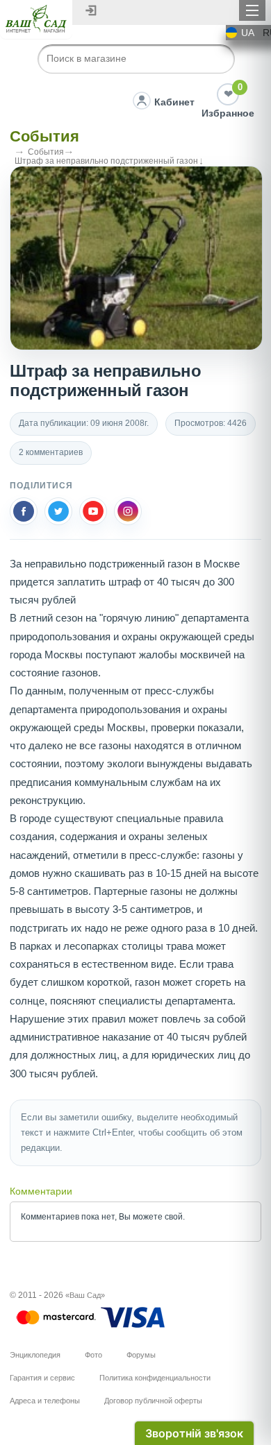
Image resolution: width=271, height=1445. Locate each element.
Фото (93, 1355)
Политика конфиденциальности (155, 1378)
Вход (91, 10)
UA (247, 32)
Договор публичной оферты (153, 1400)
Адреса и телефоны (45, 1400)
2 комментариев (51, 452)
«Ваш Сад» (85, 1295)
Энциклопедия (35, 1355)
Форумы (141, 1355)
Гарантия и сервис (42, 1378)
